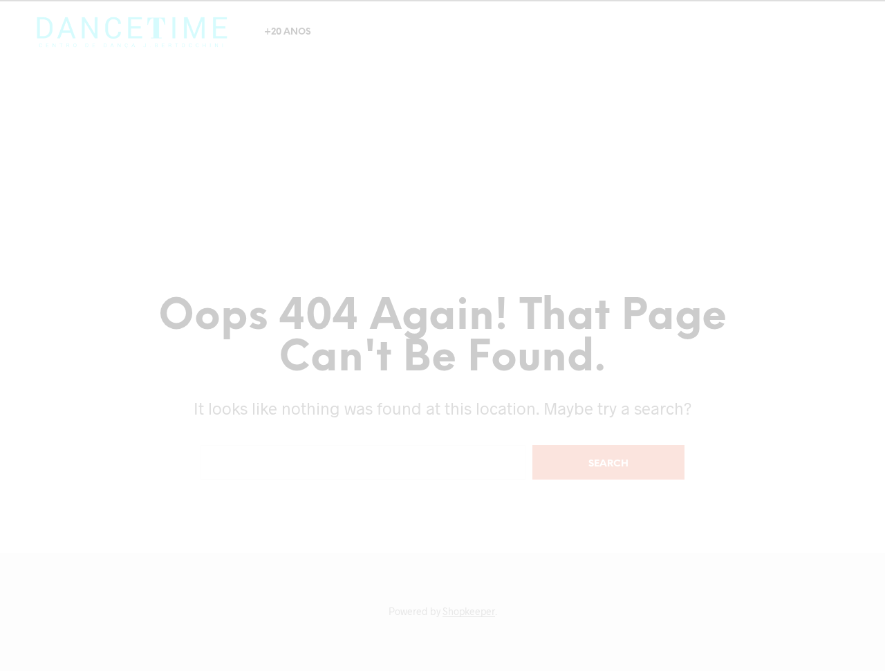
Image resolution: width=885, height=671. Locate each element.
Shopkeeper (468, 611)
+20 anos (287, 32)
